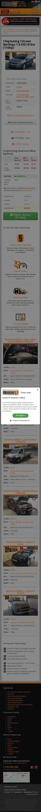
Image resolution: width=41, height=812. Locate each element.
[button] (20, 420)
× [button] (37, 390)
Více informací (7, 411)
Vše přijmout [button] (20, 415)
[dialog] (20, 406)
